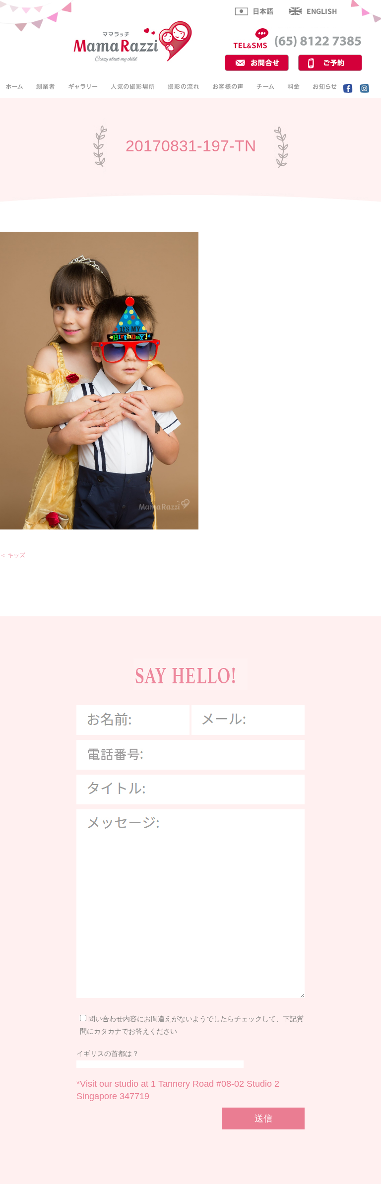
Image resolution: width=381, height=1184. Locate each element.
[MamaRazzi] (132, 61)
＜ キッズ (12, 555)
